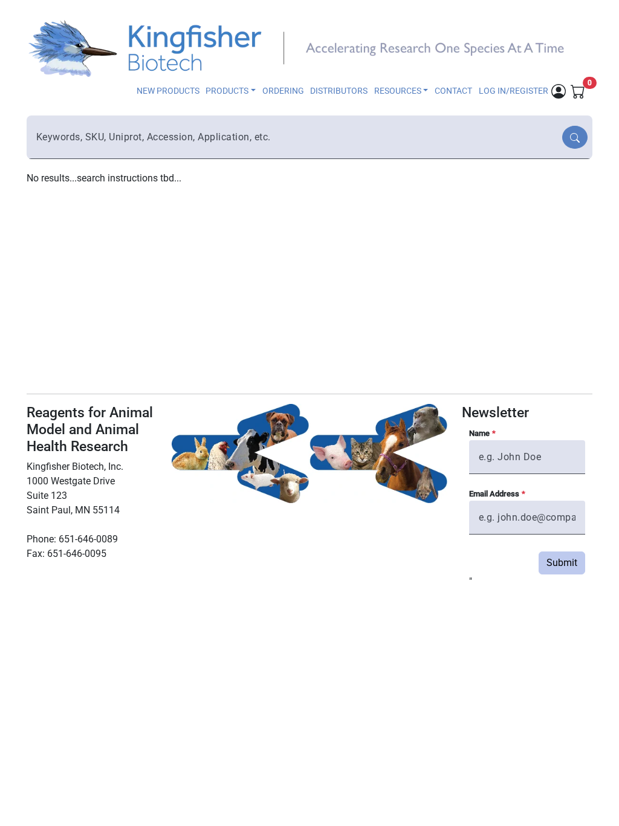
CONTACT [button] (453, 91)
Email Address (494, 493)
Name (479, 433)
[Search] (575, 137)
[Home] (302, 47)
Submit (561, 562)
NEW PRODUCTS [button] (168, 91)
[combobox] (295, 137)
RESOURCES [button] (397, 91)
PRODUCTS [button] (227, 91)
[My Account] (558, 90)
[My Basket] (578, 90)
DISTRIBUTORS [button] (339, 91)
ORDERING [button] (283, 91)
